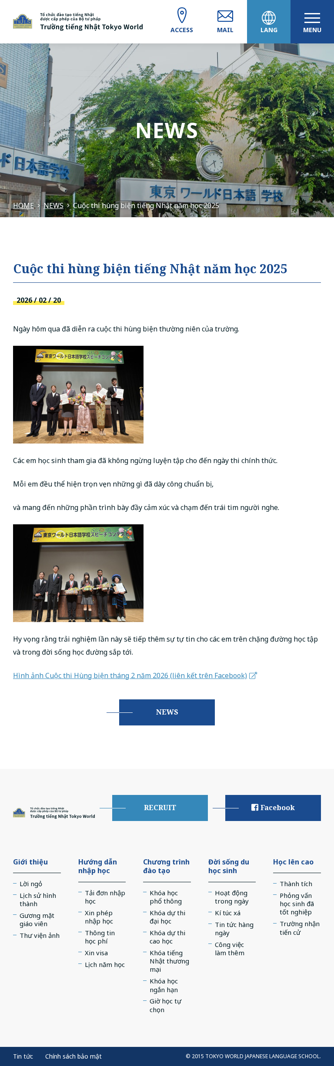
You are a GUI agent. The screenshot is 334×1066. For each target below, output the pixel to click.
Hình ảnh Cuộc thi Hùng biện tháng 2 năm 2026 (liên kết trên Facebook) (130, 675)
